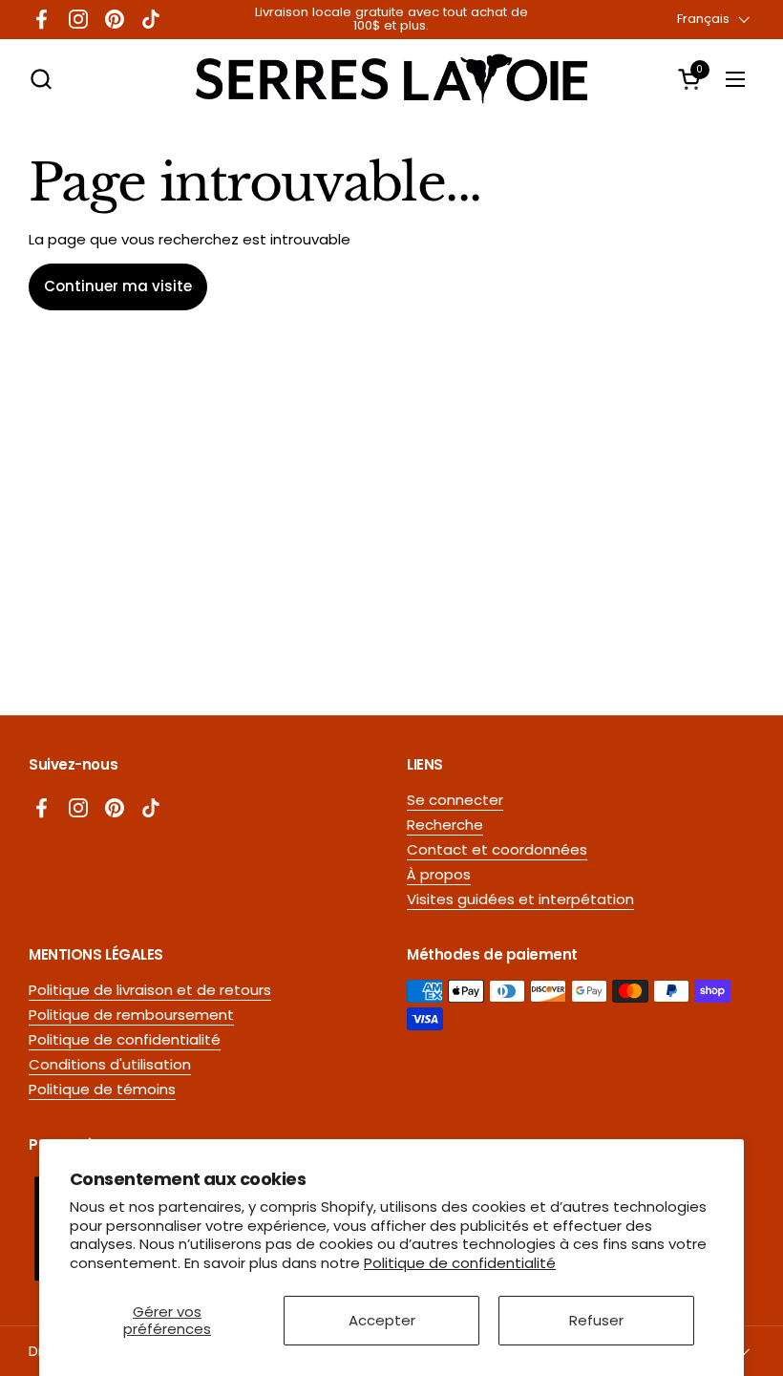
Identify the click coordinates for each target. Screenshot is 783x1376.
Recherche (445, 825)
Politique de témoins (102, 1089)
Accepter (382, 1320)
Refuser (596, 1320)
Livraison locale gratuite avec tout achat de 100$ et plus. (391, 19)
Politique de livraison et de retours (150, 990)
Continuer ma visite (118, 286)
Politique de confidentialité (460, 1263)
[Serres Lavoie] (391, 78)
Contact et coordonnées (497, 849)
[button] (41, 79)
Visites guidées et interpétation (520, 899)
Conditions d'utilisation (110, 1064)
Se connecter (455, 800)
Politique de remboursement (131, 1015)
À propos (439, 874)
